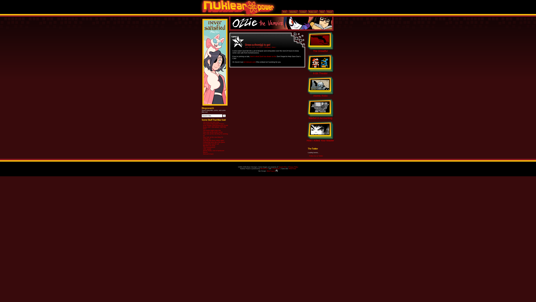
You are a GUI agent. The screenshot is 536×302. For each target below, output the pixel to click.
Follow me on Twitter (316, 156)
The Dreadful (320, 51)
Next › (274, 47)
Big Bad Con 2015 (209, 145)
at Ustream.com (249, 62)
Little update (207, 149)
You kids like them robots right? (213, 140)
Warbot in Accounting (320, 118)
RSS (284, 12)
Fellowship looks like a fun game (214, 142)
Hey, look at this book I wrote (213, 132)
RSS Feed (292, 168)
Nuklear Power (237, 8)
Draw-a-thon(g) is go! (257, 44)
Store (322, 12)
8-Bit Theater (320, 73)
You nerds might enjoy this (212, 130)
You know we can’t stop (211, 122)
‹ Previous (267, 47)
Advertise (293, 12)
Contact (303, 12)
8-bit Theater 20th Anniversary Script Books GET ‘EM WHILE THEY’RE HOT (215, 127)
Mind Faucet (271, 171)
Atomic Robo (320, 95)
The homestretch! (209, 147)
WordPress (264, 168)
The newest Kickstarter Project (213, 124)
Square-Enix (282, 167)
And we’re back (208, 154)
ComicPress (276, 168)
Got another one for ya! (211, 144)
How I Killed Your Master (320, 140)
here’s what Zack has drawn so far (263, 56)
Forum (329, 12)
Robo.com (313, 12)
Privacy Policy (293, 167)
